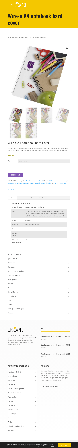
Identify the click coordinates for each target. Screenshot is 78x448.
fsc (68, 181)
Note (16, 183)
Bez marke (54, 181)
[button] (67, 48)
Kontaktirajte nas (50, 386)
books (64, 181)
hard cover (11, 183)
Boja (9, 161)
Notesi (26, 37)
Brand (41, 198)
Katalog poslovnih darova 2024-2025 (55, 345)
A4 (50, 181)
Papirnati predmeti (17, 37)
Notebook (37, 183)
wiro (54, 183)
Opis (12, 198)
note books (29, 183)
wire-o (50, 183)
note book (22, 183)
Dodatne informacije (26, 198)
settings (53, 446)
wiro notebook (61, 183)
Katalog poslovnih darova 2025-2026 (55, 336)
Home (9, 37)
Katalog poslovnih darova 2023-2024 (55, 354)
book (60, 181)
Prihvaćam (64, 445)
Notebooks (44, 183)
